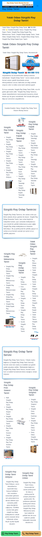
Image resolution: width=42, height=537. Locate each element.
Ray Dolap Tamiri (10, 9)
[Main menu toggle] (37, 6)
